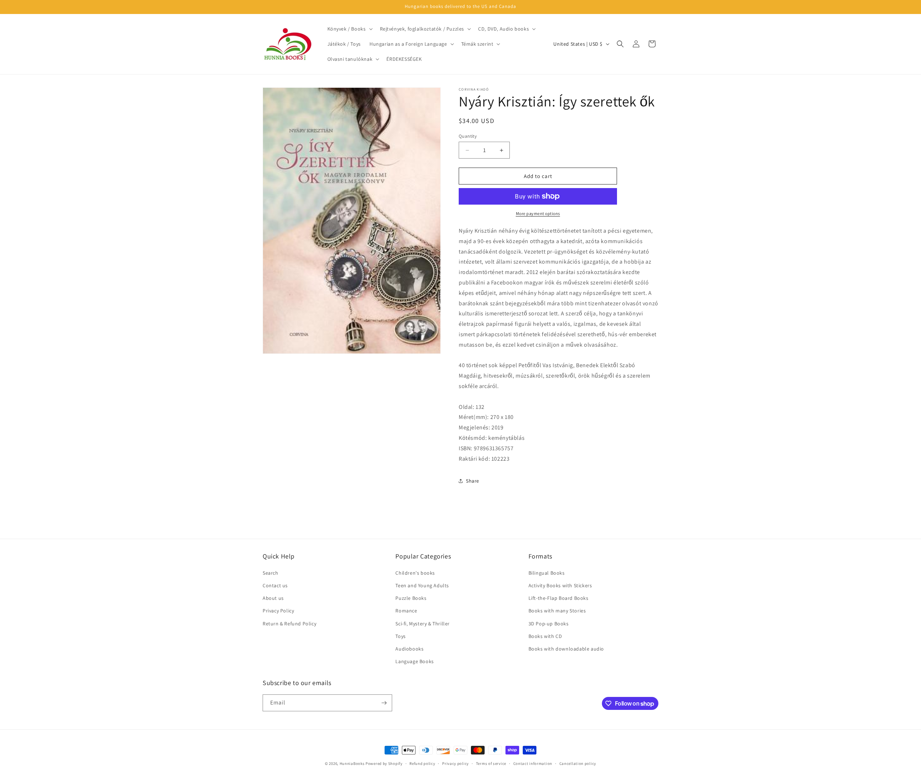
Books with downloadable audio (566, 649)
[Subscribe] (384, 702)
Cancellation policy (577, 763)
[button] (349, 28)
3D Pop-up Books (548, 623)
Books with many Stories (557, 610)
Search (270, 573)
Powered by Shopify (384, 763)
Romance (406, 610)
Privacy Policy (278, 610)
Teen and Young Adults (422, 585)
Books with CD (545, 636)
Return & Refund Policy (289, 623)
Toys (400, 636)
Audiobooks (409, 649)
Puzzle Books (410, 598)
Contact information (532, 763)
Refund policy (422, 763)
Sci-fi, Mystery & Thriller (422, 623)
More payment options (538, 213)
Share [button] (472, 481)
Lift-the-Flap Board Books (558, 598)
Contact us (275, 585)
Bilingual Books (546, 573)
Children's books (415, 573)
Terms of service (491, 763)
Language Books (414, 661)
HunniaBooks (352, 763)
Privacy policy (455, 763)
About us (273, 598)
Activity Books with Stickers (560, 585)
